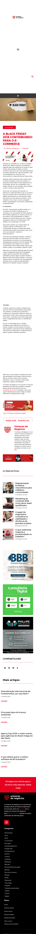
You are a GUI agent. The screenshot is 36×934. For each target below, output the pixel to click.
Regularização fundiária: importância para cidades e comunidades (23, 487)
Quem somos (8, 911)
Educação (8, 843)
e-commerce (10, 413)
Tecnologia (8, 883)
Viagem (7, 896)
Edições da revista (9, 918)
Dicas (6, 838)
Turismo (7, 893)
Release (7, 875)
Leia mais (4, 701)
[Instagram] (6, 822)
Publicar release (9, 914)
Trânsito (7, 891)
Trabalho (7, 885)
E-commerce (9, 841)
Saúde (6, 877)
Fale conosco (8, 921)
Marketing (8, 862)
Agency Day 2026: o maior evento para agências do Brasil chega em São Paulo (17, 735)
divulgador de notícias (10, 390)
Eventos (7, 854)
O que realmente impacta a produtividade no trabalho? (23, 533)
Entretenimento (10, 851)
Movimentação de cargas (12, 867)
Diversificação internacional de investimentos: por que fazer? (15, 692)
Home (6, 904)
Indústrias (8, 859)
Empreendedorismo (11, 846)
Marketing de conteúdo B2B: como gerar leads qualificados (23, 502)
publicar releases (13, 813)
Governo (7, 856)
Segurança (8, 880)
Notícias (7, 870)
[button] (18, 49)
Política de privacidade (11, 924)
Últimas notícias (9, 908)
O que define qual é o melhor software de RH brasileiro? (14, 758)
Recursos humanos (11, 872)
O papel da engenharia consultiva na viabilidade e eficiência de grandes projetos (23, 517)
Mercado (7, 864)
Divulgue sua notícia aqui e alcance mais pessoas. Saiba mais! (18, 784)
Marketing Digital (20, 413)
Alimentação (8, 833)
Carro (6, 835)
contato (21, 809)
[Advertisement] (18, 284)
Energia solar (8, 848)
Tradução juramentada (12, 888)
